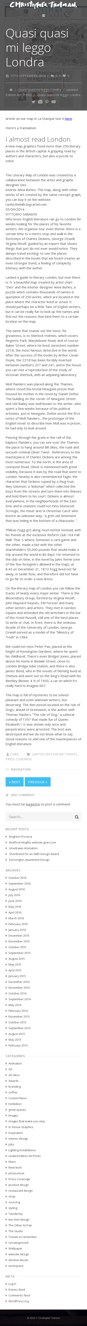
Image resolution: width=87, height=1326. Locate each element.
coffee (12, 1092)
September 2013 (19, 1028)
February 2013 (18, 1045)
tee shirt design (18, 1219)
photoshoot (16, 1173)
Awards (13, 1081)
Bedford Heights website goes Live (32, 842)
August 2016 (16, 889)
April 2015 (14, 970)
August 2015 (16, 959)
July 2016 (14, 895)
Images (13, 1115)
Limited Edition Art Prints (54, 754)
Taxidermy (15, 1214)
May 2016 (14, 907)
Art (10, 1069)
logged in (33, 804)
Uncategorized (18, 1243)
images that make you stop (26, 1121)
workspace (15, 1266)
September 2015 (19, 953)
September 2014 (19, 999)
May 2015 (14, 964)
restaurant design (20, 1191)
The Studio (15, 1231)
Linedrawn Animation (23, 848)
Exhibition (15, 1104)
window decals (18, 1260)
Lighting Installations (22, 1150)
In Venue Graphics (20, 1127)
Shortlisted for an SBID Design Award (34, 854)
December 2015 (18, 936)
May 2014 (14, 1005)
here (68, 118)
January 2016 (17, 930)
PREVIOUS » (37, 782)
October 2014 (17, 993)
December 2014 (18, 982)
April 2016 (14, 912)
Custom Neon (17, 1098)
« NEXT (14, 782)
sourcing (14, 1202)
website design (18, 1254)
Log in (12, 1284)
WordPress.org (18, 1301)
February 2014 (18, 1011)
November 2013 (19, 1016)
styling (12, 1208)
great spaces (17, 1110)
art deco (14, 1075)
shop (11, 1196)
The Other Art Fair (20, 1225)
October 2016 (17, 878)
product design (18, 1185)
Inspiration (15, 1133)
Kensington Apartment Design (29, 860)
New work (15, 1167)
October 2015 (17, 947)
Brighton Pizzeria (20, 837)
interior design (18, 1139)
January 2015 (17, 976)
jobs (11, 1144)
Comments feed (19, 1295)
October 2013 (17, 1022)
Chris (14, 754)
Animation (15, 1063)
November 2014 (19, 988)
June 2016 (14, 901)
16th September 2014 (28, 76)
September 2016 (19, 883)
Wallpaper (15, 1248)
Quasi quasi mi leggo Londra (39, 89)
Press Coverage (19, 759)
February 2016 (18, 924)
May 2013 (14, 1040)
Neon (12, 1162)
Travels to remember (22, 1237)
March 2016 (16, 918)
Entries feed (16, 1290)
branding (14, 1087)
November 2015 (19, 941)
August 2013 (16, 1034)
